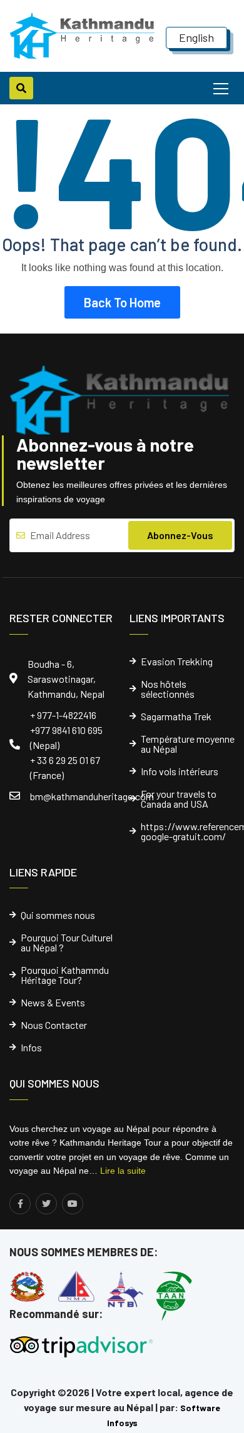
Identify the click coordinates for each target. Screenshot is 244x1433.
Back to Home (122, 302)
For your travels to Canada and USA (178, 799)
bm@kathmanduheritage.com (92, 796)
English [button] (196, 37)
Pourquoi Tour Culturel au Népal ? (67, 943)
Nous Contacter (54, 1025)
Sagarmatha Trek (176, 716)
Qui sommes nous (58, 915)
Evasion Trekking (177, 662)
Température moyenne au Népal (188, 744)
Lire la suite (123, 1171)
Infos (31, 1048)
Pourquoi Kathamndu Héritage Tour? (65, 975)
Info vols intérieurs (179, 771)
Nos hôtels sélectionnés (168, 689)
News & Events (53, 1003)
